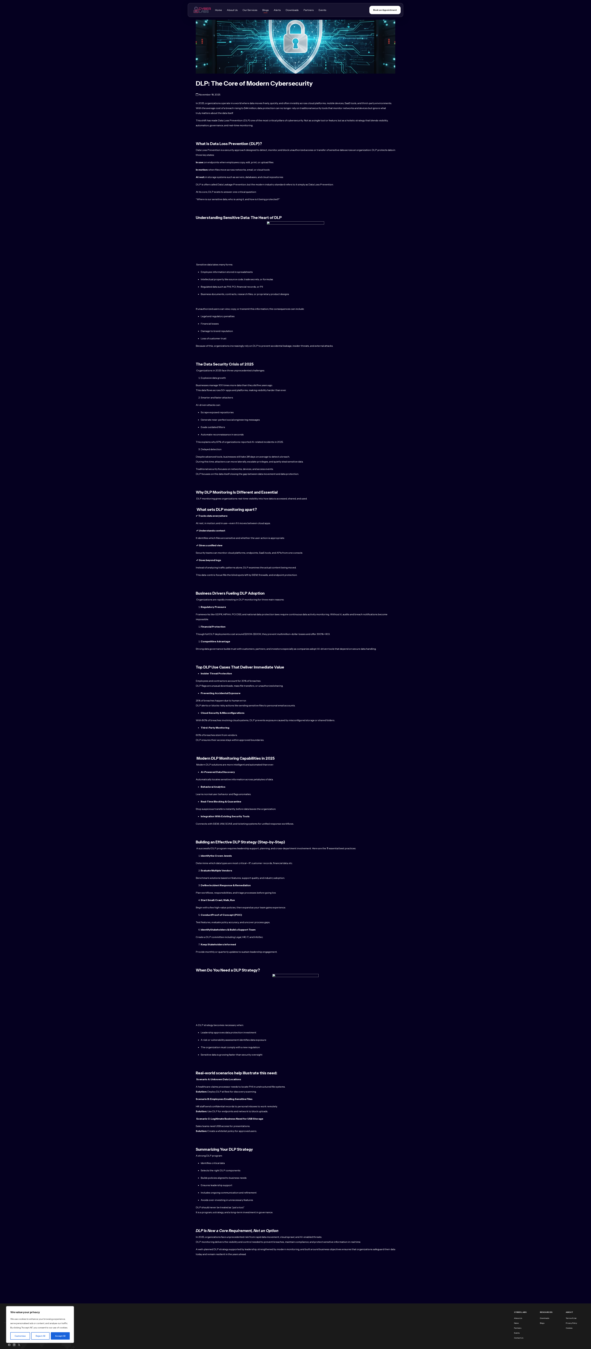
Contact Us (518, 1338)
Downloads (292, 10)
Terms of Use (571, 1318)
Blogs (265, 10)
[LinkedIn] (14, 1344)
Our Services (250, 10)
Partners (309, 10)
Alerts (277, 10)
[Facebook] (9, 1344)
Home (218, 10)
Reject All (40, 1336)
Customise (20, 1336)
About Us (232, 10)
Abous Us (518, 1318)
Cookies (569, 1328)
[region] (40, 1324)
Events (322, 10)
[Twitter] (19, 1344)
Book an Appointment (385, 10)
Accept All (60, 1336)
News (516, 1323)
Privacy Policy (571, 1323)
